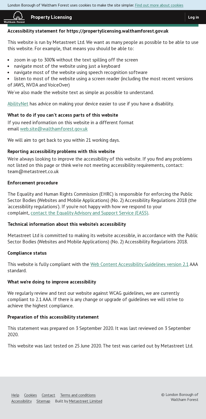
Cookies (30, 394)
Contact (48, 394)
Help (15, 394)
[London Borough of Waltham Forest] (14, 17)
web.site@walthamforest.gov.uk (54, 129)
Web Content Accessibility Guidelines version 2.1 (139, 264)
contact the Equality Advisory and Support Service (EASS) (89, 213)
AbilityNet (18, 104)
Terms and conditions (78, 394)
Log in (193, 17)
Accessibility (21, 400)
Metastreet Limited (85, 400)
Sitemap (43, 400)
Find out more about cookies (159, 5)
